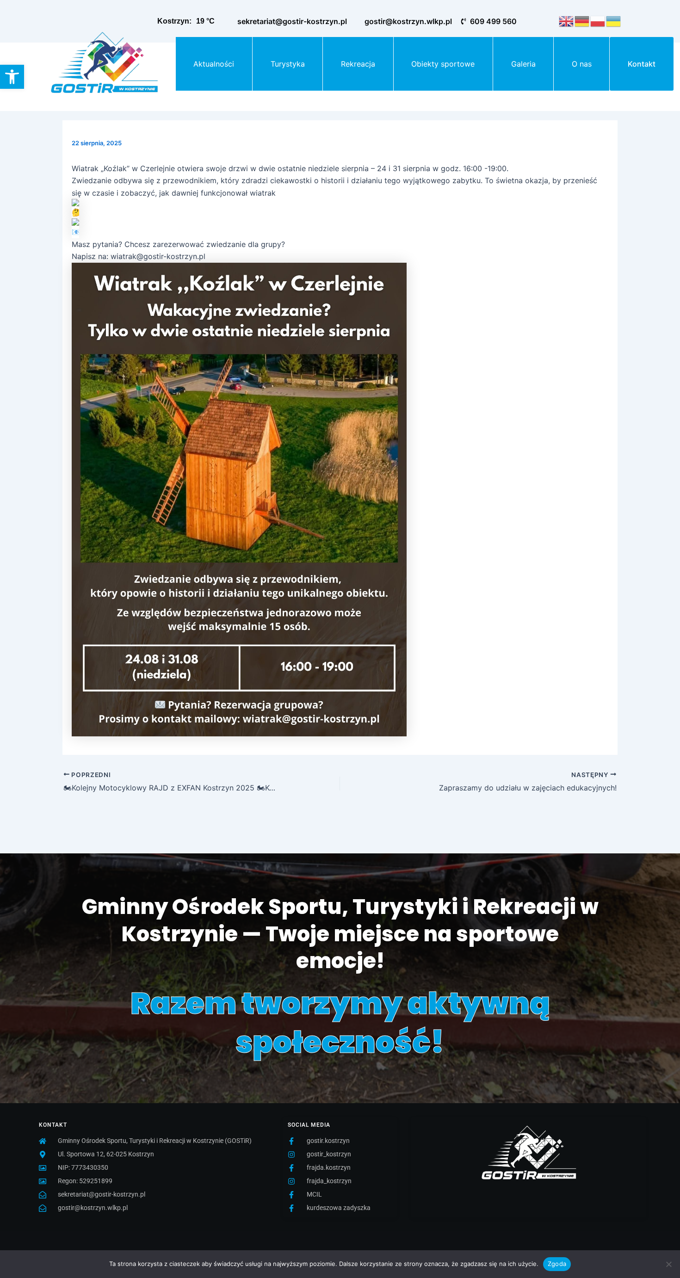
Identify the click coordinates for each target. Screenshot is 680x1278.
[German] (582, 20)
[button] (12, 77)
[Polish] (598, 20)
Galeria (523, 63)
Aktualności (213, 63)
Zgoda (557, 1263)
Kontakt (641, 63)
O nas (582, 63)
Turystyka (288, 63)
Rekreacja (358, 63)
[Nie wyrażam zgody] (668, 1264)
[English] (567, 20)
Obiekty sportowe (443, 63)
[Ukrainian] (614, 20)
